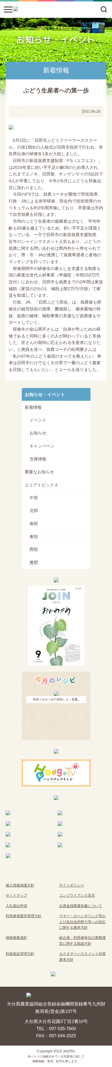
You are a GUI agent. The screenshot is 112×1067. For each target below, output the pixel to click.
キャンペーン (42, 446)
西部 (34, 549)
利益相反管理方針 (20, 954)
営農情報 (38, 459)
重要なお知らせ (39, 471)
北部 (34, 510)
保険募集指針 (16, 938)
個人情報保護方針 (20, 885)
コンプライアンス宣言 (77, 895)
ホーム (10, 23)
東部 (34, 536)
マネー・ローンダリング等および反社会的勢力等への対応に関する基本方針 (82, 922)
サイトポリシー (71, 885)
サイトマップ (16, 895)
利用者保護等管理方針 (24, 916)
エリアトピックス (41, 485)
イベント (38, 420)
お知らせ (38, 432)
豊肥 (34, 562)
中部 (34, 497)
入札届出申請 (16, 906)
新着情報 (58, 23)
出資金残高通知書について (80, 906)
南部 (34, 523)
